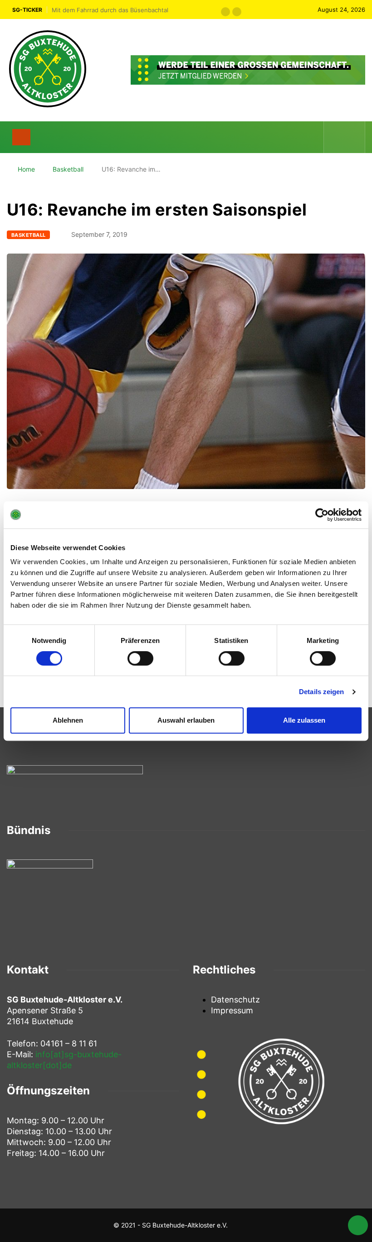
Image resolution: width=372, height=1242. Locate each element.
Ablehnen (68, 720)
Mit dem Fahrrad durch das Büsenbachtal (110, 10)
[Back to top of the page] (358, 1226)
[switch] (140, 658)
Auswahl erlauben (186, 720)
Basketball (68, 169)
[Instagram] (352, 137)
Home (26, 169)
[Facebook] (337, 137)
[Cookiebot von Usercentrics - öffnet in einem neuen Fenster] (322, 515)
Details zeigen (321, 691)
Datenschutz (235, 999)
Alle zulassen (304, 720)
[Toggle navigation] (21, 137)
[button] (225, 11)
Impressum (232, 1010)
